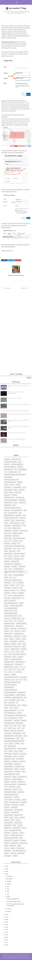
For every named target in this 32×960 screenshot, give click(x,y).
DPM (6, 700)
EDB (18, 700)
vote (10, 569)
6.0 (24, 667)
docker (19, 482)
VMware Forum (9, 623)
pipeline (7, 804)
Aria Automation (10, 466)
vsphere (21, 489)
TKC (22, 738)
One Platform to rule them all (17, 432)
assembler (8, 756)
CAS (6, 575)
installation (16, 528)
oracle (24, 649)
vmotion (7, 598)
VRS (6, 556)
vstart (7, 853)
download (17, 636)
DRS (15, 548)
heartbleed (22, 784)
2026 (6, 866)
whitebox (8, 855)
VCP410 (11, 743)
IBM (23, 618)
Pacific (7, 520)
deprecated (8, 771)
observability (15, 649)
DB (25, 697)
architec (14, 628)
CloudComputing (10, 692)
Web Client (19, 626)
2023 (6, 874)
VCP (6, 540)
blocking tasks (9, 758)
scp (22, 651)
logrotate (8, 646)
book (12, 585)
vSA (21, 838)
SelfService (8, 553)
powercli (22, 502)
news (15, 502)
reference (15, 812)
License (14, 495)
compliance (8, 633)
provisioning (9, 809)
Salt (10, 621)
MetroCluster (17, 533)
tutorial (15, 832)
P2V (15, 577)
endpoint (8, 776)
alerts (7, 628)
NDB (23, 725)
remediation (9, 815)
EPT (6, 702)
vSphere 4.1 (8, 487)
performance (9, 515)
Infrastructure (20, 715)
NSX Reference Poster (15, 398)
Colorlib (26, 957)
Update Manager (19, 553)
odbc (24, 799)
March (8, 896)
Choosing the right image (13, 901)
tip (5, 595)
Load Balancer (17, 510)
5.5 (20, 667)
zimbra (15, 855)
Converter (8, 548)
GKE (11, 707)
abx (16, 751)
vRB (6, 569)
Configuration (17, 697)
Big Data (7, 495)
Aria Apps (23, 677)
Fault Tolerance (10, 705)
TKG (6, 512)
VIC (20, 472)
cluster (17, 631)
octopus (17, 799)
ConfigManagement (11, 608)
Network (22, 500)
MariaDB (16, 720)
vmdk (6, 845)
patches (7, 592)
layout (15, 789)
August (9, 884)
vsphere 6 (8, 850)
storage (7, 566)
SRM (16, 489)
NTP (19, 728)
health (23, 590)
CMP (10, 575)
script (12, 484)
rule (16, 817)
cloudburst (8, 764)
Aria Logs (8, 533)
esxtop (15, 540)
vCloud (7, 464)
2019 (6, 922)
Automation (13, 472)
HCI (23, 710)
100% (16, 667)
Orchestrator (9, 497)
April (8, 894)
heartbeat (13, 641)
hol (6, 786)
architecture (20, 520)
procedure (8, 477)
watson (13, 853)
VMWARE (7, 459)
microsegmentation (11, 794)
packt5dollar (14, 802)
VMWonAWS (11, 746)
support (21, 592)
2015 (6, 932)
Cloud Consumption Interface (14, 546)
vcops (7, 843)
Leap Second (13, 718)
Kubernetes (22, 469)
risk (11, 817)
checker (15, 761)
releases (18, 492)
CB (13, 679)
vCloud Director (17, 464)
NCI (20, 725)
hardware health (10, 784)
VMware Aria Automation (8, 42)
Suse (18, 738)
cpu (22, 585)
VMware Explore (10, 748)
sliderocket (9, 822)
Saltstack (16, 535)
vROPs (7, 659)
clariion (22, 761)
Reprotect (18, 735)
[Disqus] (16, 312)
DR (16, 610)
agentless (8, 753)
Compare (7, 697)
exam (24, 636)
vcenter (23, 840)
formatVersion (17, 779)
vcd (24, 487)
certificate (8, 502)
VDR (22, 743)
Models (23, 720)
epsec (14, 776)
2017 (6, 927)
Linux (20, 718)
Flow (6, 707)
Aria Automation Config (12, 507)
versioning (14, 843)
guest (24, 638)
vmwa (13, 848)
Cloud (11, 492)
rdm (12, 651)
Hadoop (7, 510)
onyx (6, 802)
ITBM (6, 621)
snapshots (17, 563)
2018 (6, 924)
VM (5, 746)
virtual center (18, 595)
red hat (7, 812)
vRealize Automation (11, 479)
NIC (6, 728)
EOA (19, 548)
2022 (6, 914)
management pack (10, 792)
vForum (20, 656)
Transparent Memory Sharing (14, 741)
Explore (11, 702)
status (20, 825)
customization (14, 523)
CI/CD (6, 605)
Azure (21, 603)
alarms (15, 753)
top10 (18, 484)
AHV (10, 669)
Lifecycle (12, 551)
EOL (23, 548)
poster (7, 807)
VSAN (10, 556)
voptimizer (20, 848)
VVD (6, 751)
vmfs (19, 845)
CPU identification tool (12, 682)
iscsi (19, 644)
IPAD (6, 551)
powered (14, 807)
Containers (17, 487)
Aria (14, 505)
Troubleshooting (19, 538)
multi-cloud (9, 558)
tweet (22, 832)
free (6, 638)
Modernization (9, 723)
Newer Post (7, 288)
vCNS (22, 523)
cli (12, 631)
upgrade (18, 515)
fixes (22, 556)
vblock (16, 840)
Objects (13, 730)
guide (6, 641)
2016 (6, 929)
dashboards (9, 769)
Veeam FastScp (9, 626)
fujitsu (7, 781)
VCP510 (17, 743)
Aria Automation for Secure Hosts (14, 572)
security (20, 466)
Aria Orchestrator (11, 603)
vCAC (9, 595)
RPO (24, 733)
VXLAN (11, 751)
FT (16, 702)
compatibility (9, 766)
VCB (6, 743)
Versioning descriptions (12, 899)
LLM (6, 718)
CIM (17, 679)
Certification (17, 525)
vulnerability (18, 569)
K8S (16, 469)
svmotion (8, 656)
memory (7, 543)
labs (23, 644)
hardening (21, 781)
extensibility (22, 776)
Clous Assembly (10, 695)
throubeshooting (15, 830)
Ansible (7, 674)
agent (21, 751)
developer (8, 636)
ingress (13, 644)
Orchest (20, 730)
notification (9, 799)
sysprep (14, 566)
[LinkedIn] (13, 1)
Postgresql (17, 733)
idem (18, 786)
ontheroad (20, 497)
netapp (16, 797)
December (10, 876)
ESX (24, 525)
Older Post (23, 288)
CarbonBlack (9, 687)
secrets (22, 817)
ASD (9, 672)
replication (18, 815)
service (7, 820)
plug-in (14, 592)
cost (17, 585)
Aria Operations (10, 482)
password (8, 530)
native (7, 649)
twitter (11, 260)
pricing (7, 561)
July (8, 886)
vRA (6, 472)
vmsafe (7, 848)
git (18, 590)
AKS (14, 669)
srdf (14, 825)
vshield (15, 530)
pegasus (23, 802)
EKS (23, 700)
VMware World (21, 623)
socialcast (18, 822)
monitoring (8, 797)
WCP (12, 520)
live (20, 789)
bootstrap (20, 758)
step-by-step (9, 469)
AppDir (13, 674)
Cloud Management (11, 500)
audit (15, 756)
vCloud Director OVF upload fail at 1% (19, 404)
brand (7, 631)
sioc (12, 820)
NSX (25, 510)
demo (23, 769)
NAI (11, 725)
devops (15, 587)
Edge (6, 577)
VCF (15, 621)
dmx (23, 771)
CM (20, 679)
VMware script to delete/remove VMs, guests (14, 410)
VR (9, 528)
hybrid (7, 644)
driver (7, 590)
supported (16, 827)
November (10, 878)
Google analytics (10, 710)
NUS (23, 728)
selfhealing (8, 563)
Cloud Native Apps (11, 461)
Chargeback (9, 489)
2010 (6, 945)
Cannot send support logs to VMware (19, 414)
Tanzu (6, 484)
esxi (20, 512)
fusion (11, 638)
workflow (23, 530)
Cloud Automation (16, 605)
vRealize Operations (11, 838)
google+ (18, 260)
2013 (6, 937)
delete (17, 769)
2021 (6, 917)
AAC (6, 669)
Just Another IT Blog (20, 955)
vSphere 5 (8, 505)
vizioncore (23, 843)
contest (16, 556)
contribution (18, 633)
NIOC (9, 728)
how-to (21, 641)
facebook (5, 260)
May (8, 891)
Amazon (19, 672)
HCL (11, 577)
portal (7, 651)
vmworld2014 (20, 661)
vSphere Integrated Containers (15, 474)
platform (15, 804)
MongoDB (19, 723)
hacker (13, 781)
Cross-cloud (9, 610)
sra (10, 654)
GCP (20, 615)
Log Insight (8, 720)
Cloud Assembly (18, 575)
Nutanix (22, 518)
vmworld (8, 525)
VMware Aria (16, 459)
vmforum (13, 845)
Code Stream (21, 695)
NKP (14, 728)
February (9, 908)
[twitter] (16, 2)
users (6, 835)
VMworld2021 (21, 748)
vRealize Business (16, 659)
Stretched (8, 538)
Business (7, 679)
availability (22, 628)
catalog (7, 761)
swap (24, 827)
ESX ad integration (11, 615)
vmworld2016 (9, 664)
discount (17, 771)
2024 (6, 871)
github (18, 638)
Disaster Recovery (11, 613)
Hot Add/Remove (10, 712)
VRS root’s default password (16, 439)
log (21, 540)
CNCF (24, 679)
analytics (23, 753)
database (8, 587)
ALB (18, 669)
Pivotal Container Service (13, 580)
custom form (19, 766)
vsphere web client (19, 850)
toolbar (7, 832)
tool (14, 656)
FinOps (24, 705)
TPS (14, 582)
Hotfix (19, 712)
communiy (17, 764)
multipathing (19, 558)
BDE (6, 492)
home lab (12, 786)
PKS (6, 528)
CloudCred (21, 692)
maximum (21, 792)
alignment (20, 582)
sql (6, 654)
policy (22, 804)
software (8, 825)
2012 (6, 940)
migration (17, 646)
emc (18, 774)
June (8, 889)
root (17, 651)
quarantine (19, 809)
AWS (6, 600)
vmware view (16, 598)
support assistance (19, 654)
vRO (24, 515)
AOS (23, 669)
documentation (10, 774)
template (22, 566)
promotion (15, 561)
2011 (6, 942)
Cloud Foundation (11, 689)
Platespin (8, 733)
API (6, 672)
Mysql (6, 725)
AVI (14, 672)
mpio (23, 646)
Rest (25, 735)
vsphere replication (11, 518)
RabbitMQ (8, 535)
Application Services (11, 677)
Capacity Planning (11, 684)
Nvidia (6, 730)
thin (6, 830)
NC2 (15, 725)
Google (7, 618)
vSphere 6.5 (8, 840)
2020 (7, 919)
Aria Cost (12, 600)
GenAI (16, 707)
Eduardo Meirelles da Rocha (16, 275)
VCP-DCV (20, 621)
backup (21, 756)
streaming (8, 827)
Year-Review (13, 512)
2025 (6, 869)
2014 (6, 934)
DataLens (12, 700)
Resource (8, 582)
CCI (19, 543)
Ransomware (9, 735)
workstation (9, 667)
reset (6, 817)
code (23, 631)
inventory (8, 789)
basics (7, 585)
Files (19, 705)
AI (23, 598)
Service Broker (10, 738)
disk (20, 587)
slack (18, 820)
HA (19, 710)
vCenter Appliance (16, 835)
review (14, 543)
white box (21, 853)
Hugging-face (9, 715)
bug (10, 540)
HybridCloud (16, 618)
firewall (7, 779)
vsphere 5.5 (18, 664)
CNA (20, 461)
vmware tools (9, 661)
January (9, 911)
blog (6, 523)
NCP (18, 551)
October (9, 881)
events (13, 590)
